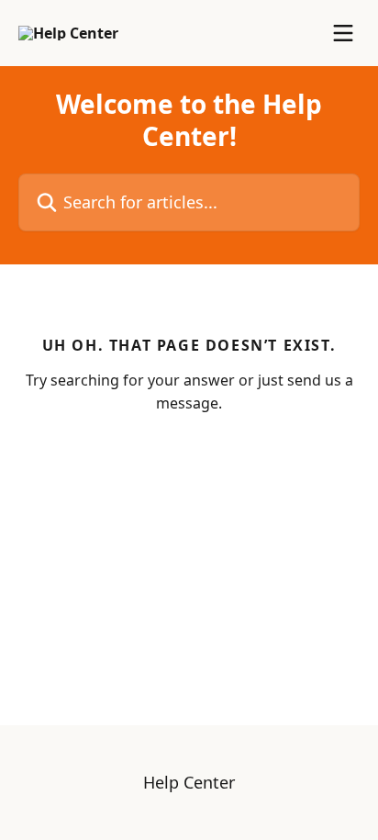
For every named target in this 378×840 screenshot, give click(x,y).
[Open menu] (343, 33)
